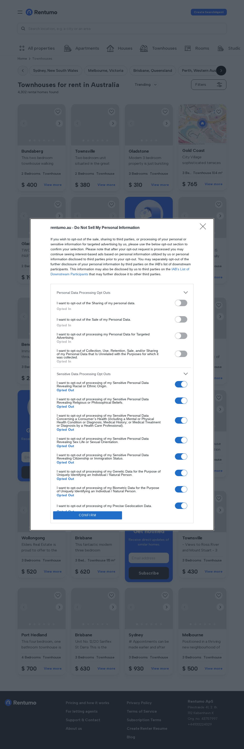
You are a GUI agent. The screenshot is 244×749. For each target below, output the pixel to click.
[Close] (204, 227)
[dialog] (122, 374)
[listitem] (122, 292)
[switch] (181, 303)
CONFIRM (88, 515)
